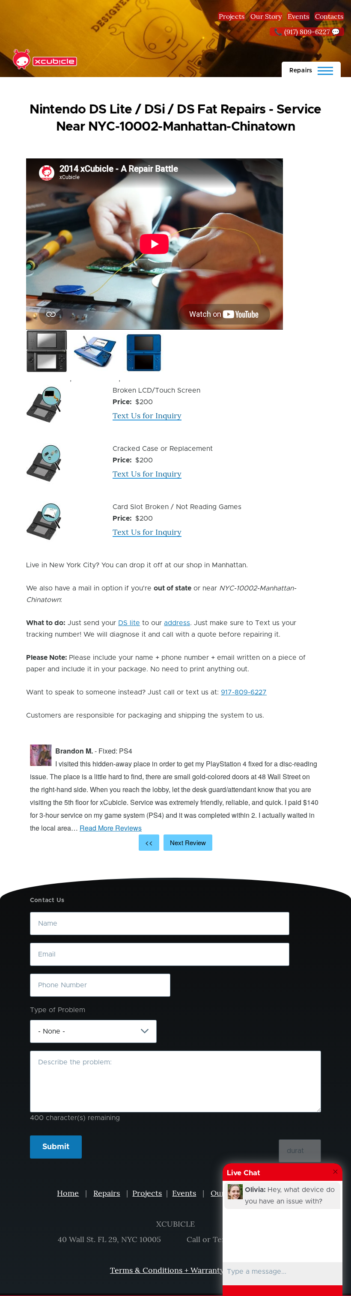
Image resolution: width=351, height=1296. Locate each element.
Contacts (329, 16)
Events (298, 16)
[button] (47, 351)
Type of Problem (57, 1010)
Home (68, 1193)
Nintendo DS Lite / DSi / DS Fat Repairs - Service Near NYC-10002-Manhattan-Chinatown (175, 118)
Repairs (106, 1193)
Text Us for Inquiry (147, 415)
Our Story (266, 16)
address (177, 623)
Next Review (188, 842)
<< (149, 842)
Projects (231, 16)
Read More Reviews (111, 828)
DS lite (129, 623)
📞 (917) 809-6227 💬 (307, 31)
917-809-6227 (244, 692)
